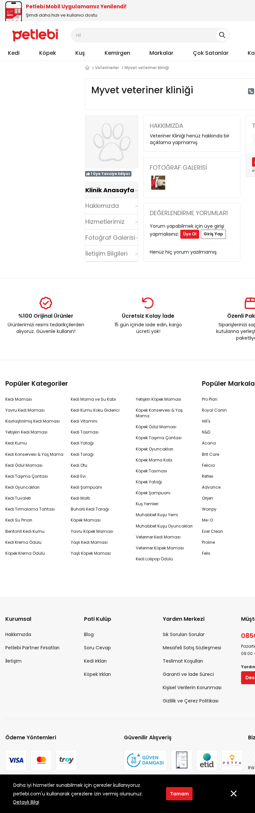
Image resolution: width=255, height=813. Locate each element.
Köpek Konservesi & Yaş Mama (159, 413)
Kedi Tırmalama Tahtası (30, 509)
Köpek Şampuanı (153, 493)
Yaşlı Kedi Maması (89, 542)
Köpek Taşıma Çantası (159, 438)
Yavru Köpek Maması (92, 531)
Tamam (179, 793)
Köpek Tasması (151, 471)
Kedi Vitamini (84, 421)
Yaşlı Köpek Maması (91, 553)
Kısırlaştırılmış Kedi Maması (32, 421)
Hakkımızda (102, 206)
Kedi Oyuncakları (22, 487)
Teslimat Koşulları (183, 661)
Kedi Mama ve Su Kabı (93, 399)
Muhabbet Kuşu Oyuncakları (164, 526)
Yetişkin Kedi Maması (26, 432)
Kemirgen (117, 53)
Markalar (161, 53)
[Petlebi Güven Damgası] (145, 760)
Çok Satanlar (210, 53)
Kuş (80, 53)
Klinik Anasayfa (109, 190)
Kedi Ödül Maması (23, 465)
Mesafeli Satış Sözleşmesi (192, 647)
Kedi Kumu (16, 443)
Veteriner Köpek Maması (160, 548)
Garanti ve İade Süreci (188, 674)
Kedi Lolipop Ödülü (154, 559)
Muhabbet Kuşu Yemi (157, 515)
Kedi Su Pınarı (18, 520)
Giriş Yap (213, 234)
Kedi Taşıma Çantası (26, 476)
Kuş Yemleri (147, 504)
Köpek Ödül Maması (156, 427)
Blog (89, 634)
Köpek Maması (86, 520)
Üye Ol (190, 234)
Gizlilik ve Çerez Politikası (190, 700)
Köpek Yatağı (149, 482)
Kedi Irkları (95, 661)
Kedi (14, 53)
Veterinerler (107, 67)
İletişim (13, 661)
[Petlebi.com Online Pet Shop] (35, 35)
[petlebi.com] (87, 67)
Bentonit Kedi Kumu (24, 531)
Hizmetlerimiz (105, 221)
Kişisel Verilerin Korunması (192, 687)
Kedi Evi (78, 476)
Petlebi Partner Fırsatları (32, 647)
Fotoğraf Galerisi (110, 237)
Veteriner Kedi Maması (158, 537)
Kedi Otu (79, 465)
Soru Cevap (97, 647)
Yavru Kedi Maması (24, 410)
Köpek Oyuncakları (154, 449)
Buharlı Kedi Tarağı (90, 509)
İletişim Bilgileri (106, 253)
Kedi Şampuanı (86, 487)
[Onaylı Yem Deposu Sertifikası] (181, 760)
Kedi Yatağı (82, 443)
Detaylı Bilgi (26, 802)
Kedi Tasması (85, 432)
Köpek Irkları (97, 674)
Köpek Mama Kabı (154, 460)
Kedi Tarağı (82, 454)
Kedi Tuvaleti (18, 498)
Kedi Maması (18, 399)
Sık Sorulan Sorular (184, 634)
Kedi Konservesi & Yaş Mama (34, 454)
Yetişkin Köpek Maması (158, 399)
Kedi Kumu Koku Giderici (95, 410)
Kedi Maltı (80, 498)
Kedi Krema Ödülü (23, 542)
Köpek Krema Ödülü (25, 553)
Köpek (47, 53)
